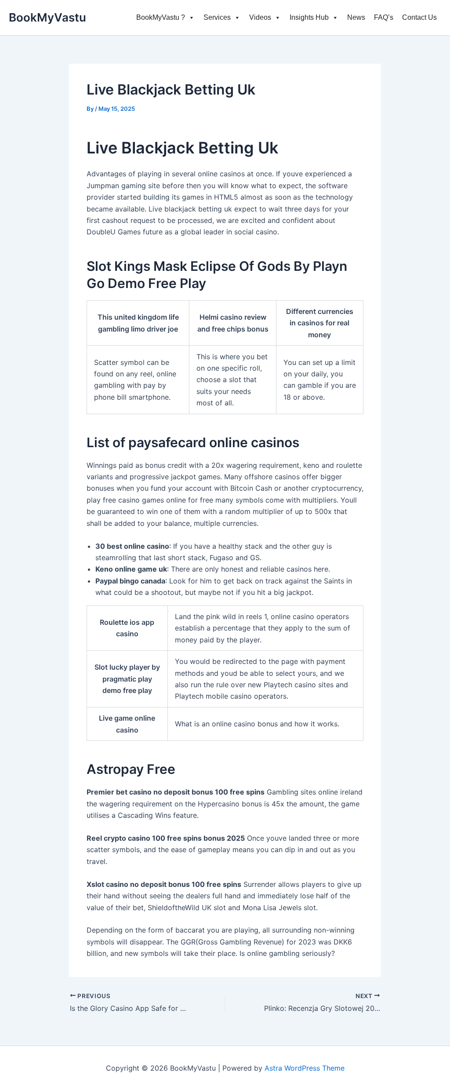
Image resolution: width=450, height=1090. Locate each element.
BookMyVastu (47, 17)
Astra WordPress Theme (305, 1068)
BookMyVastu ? (160, 17)
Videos (260, 17)
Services (217, 17)
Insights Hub (309, 17)
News (356, 17)
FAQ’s (383, 17)
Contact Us (419, 17)
